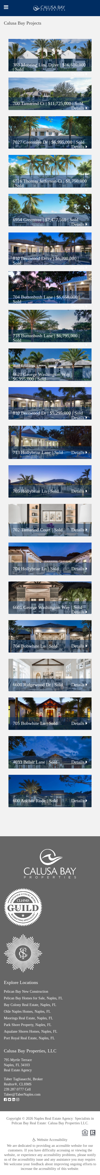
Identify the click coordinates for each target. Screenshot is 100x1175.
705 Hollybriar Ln (30, 491)
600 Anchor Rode (29, 800)
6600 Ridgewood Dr (32, 684)
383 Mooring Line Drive (36, 64)
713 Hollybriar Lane (32, 452)
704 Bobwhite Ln (29, 646)
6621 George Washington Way (41, 374)
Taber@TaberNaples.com (22, 1094)
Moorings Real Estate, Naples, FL (28, 1018)
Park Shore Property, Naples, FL (28, 1025)
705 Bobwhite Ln (29, 723)
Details (78, 74)
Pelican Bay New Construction (26, 991)
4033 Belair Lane (29, 762)
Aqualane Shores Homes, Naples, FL (30, 1031)
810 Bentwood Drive (32, 258)
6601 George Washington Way (41, 607)
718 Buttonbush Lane (33, 335)
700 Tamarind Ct (28, 103)
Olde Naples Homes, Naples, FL (27, 1011)
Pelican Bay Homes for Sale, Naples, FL (33, 998)
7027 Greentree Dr (30, 142)
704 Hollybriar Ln (30, 568)
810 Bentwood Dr (29, 413)
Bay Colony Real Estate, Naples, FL (30, 1005)
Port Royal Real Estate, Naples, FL (29, 1038)
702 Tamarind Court (32, 529)
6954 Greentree (27, 219)
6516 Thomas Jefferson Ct (37, 181)
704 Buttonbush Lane (33, 297)
